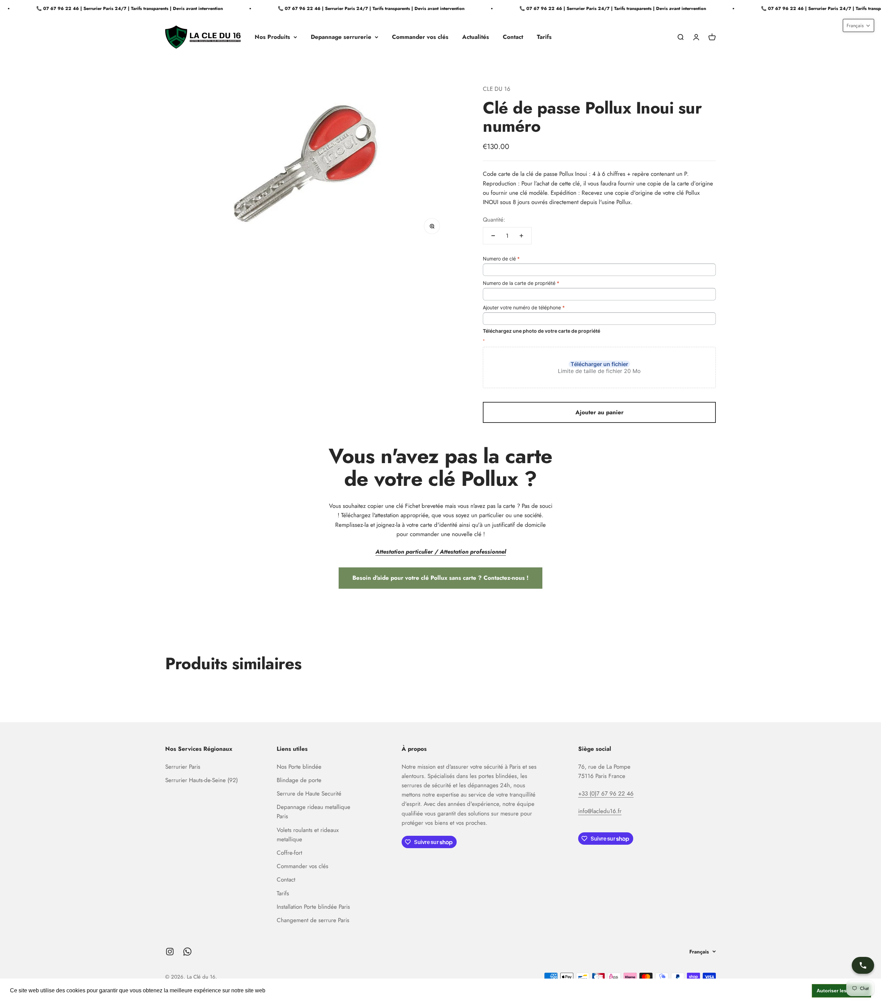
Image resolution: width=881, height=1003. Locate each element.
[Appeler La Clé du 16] (863, 965)
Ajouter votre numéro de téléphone (524, 307)
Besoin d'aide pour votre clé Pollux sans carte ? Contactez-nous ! (440, 578)
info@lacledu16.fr (600, 811)
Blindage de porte (299, 780)
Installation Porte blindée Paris (313, 907)
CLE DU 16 (496, 89)
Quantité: (494, 219)
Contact (513, 37)
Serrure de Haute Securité (309, 793)
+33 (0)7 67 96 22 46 (606, 793)
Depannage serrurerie (341, 37)
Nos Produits (272, 37)
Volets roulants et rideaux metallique (308, 834)
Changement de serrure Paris (313, 920)
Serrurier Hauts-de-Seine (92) (201, 780)
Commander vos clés (420, 37)
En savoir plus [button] (285, 990)
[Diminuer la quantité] (493, 235)
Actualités (475, 37)
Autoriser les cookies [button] (842, 990)
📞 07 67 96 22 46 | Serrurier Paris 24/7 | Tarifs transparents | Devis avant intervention (115, 8)
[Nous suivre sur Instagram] (169, 951)
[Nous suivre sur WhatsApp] (187, 951)
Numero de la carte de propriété (521, 283)
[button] (858, 25)
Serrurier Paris (182, 766)
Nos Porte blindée (299, 766)
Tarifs (544, 37)
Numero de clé (501, 259)
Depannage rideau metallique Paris (313, 811)
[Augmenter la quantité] (521, 235)
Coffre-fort (289, 853)
